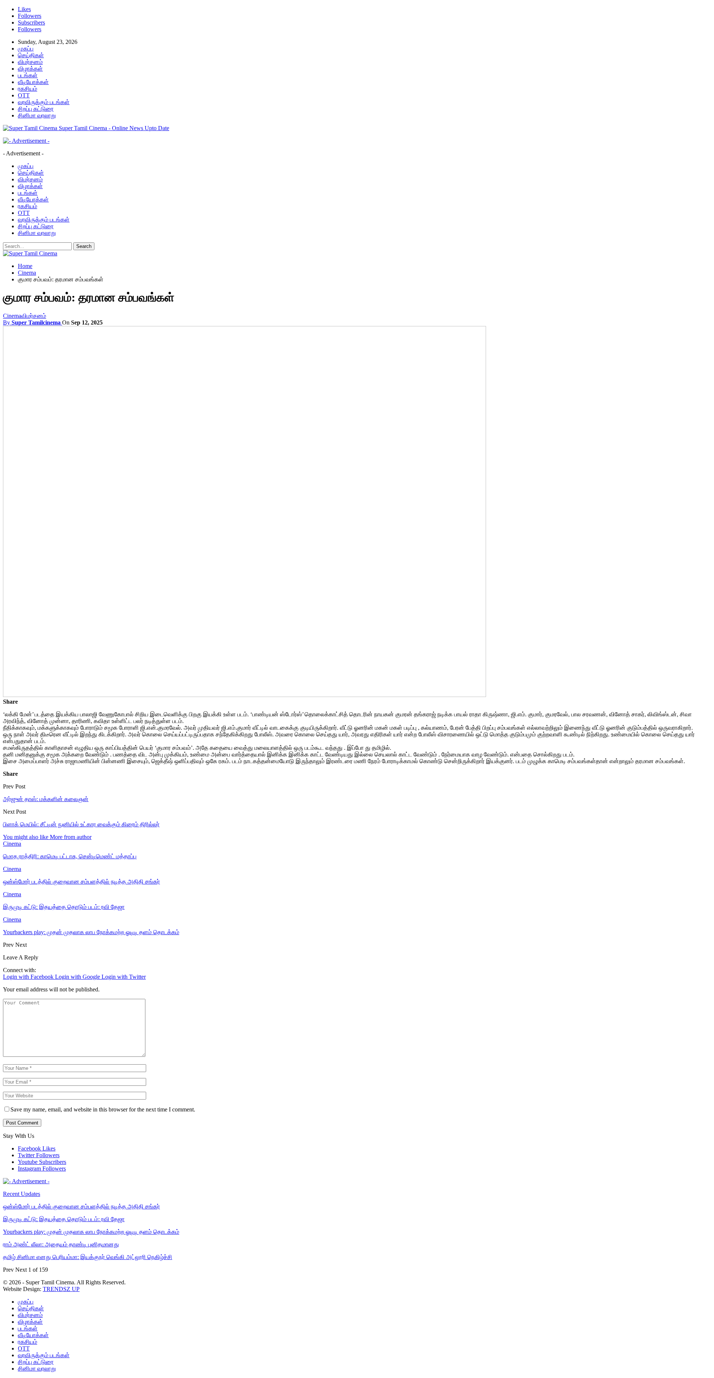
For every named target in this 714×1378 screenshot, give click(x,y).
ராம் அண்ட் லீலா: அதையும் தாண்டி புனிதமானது (61, 1244)
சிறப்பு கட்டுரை (36, 109)
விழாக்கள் (30, 68)
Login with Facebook (29, 977)
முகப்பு (25, 48)
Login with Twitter (124, 977)
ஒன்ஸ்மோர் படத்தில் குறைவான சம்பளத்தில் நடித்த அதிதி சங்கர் (81, 1206)
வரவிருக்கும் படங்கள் (44, 102)
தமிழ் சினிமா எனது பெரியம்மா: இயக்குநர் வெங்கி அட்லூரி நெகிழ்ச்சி (87, 1257)
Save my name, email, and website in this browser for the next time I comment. (102, 1109)
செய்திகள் (31, 55)
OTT (24, 95)
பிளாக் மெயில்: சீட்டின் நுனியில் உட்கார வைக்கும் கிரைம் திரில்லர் (81, 824)
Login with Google (78, 977)
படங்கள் (28, 75)
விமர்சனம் (30, 62)
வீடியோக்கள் (33, 82)
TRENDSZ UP (61, 1289)
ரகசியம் (27, 88)
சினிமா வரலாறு (37, 115)
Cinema (12, 316)
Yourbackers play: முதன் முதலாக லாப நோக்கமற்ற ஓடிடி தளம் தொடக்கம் (91, 1232)
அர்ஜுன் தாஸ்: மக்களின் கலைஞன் (46, 799)
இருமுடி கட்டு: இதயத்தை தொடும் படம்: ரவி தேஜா (64, 1219)
